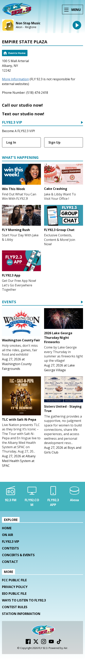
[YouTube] (51, 643)
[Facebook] (28, 643)
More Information (15, 79)
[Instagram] (43, 643)
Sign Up (54, 142)
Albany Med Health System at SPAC (19, 461)
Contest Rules (14, 607)
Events (9, 302)
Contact (10, 562)
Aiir (65, 648)
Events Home (17, 53)
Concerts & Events (18, 555)
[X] (35, 643)
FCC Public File (14, 580)
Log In (11, 142)
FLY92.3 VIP (12, 122)
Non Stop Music (28, 23)
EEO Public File (14, 593)
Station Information (21, 614)
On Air (7, 535)
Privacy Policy (14, 587)
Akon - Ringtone (26, 27)
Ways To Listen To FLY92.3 (24, 600)
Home (6, 528)
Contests (10, 548)
